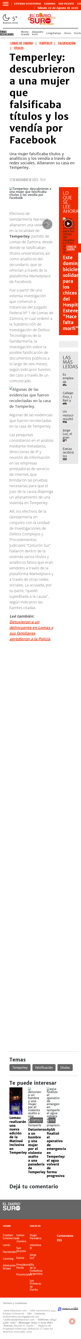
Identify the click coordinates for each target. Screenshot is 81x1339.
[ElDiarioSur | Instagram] (63, 1213)
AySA (52, 1120)
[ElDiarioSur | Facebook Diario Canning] (63, 1206)
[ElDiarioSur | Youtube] (70, 1213)
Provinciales (24, 1274)
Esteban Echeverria (27, 4)
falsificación (44, 1067)
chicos (67, 33)
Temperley (20, 1067)
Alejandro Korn (37, 33)
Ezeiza (20, 1258)
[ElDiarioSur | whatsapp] (47, 24)
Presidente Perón (23, 1266)
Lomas (15, 1108)
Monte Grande (25, 33)
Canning (49, 4)
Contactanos (65, 1235)
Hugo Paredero (35, 1237)
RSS (59, 1240)
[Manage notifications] (72, 1321)
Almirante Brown (9, 1267)
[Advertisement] (40, 685)
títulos (65, 1067)
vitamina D (35, 1246)
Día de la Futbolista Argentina (36, 1269)
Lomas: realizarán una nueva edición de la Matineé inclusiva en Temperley (18, 1135)
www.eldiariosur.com (15, 1310)
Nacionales (10, 1252)
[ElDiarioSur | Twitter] (70, 1206)
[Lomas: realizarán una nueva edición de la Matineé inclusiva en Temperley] (15, 1113)
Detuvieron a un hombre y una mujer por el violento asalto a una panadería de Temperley (37, 1150)
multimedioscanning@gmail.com (21, 1316)
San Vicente (66, 4)
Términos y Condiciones (15, 1303)
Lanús (6, 1245)
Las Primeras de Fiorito (35, 1285)
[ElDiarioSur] (11, 1209)
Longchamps (53, 33)
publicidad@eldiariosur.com (19, 1319)
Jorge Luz (33, 1256)
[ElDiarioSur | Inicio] (76, 1226)
